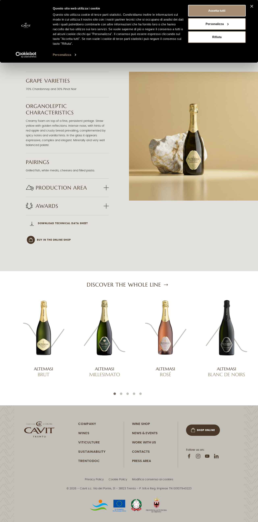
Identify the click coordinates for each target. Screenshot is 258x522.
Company (87, 423)
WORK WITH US (144, 442)
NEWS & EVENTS (145, 433)
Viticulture (89, 442)
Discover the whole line (124, 284)
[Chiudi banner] (251, 6)
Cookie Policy (118, 479)
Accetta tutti (216, 10)
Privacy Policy (94, 479)
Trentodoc (89, 460)
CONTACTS (141, 451)
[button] (114, 394)
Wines (83, 433)
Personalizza (62, 54)
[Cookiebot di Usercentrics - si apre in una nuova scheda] (26, 55)
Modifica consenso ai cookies (152, 479)
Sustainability (92, 451)
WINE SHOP (141, 423)
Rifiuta (217, 37)
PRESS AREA (141, 460)
